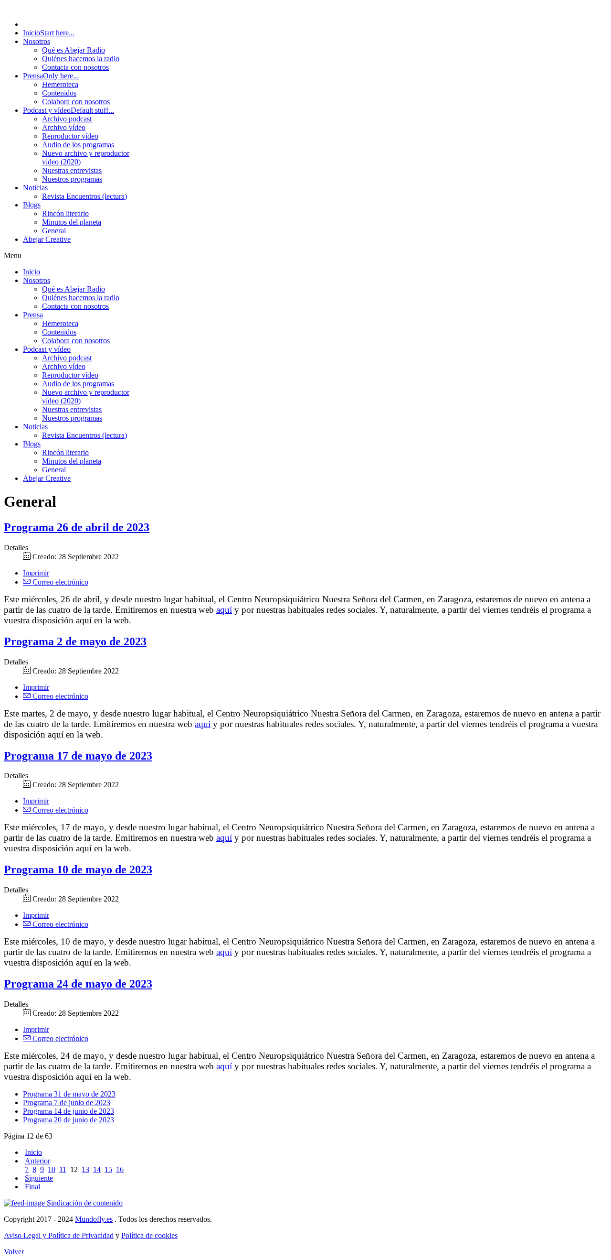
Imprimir (36, 573)
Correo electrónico (59, 582)
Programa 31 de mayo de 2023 (69, 1094)
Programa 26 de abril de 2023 (76, 527)
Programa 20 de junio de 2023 (68, 1120)
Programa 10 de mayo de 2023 (78, 869)
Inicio (33, 1152)
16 (120, 1169)
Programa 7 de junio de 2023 (66, 1102)
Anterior (37, 1161)
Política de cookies (149, 1235)
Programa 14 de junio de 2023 (68, 1111)
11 (62, 1169)
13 (85, 1169)
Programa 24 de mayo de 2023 (78, 984)
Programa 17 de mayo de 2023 (78, 755)
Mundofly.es (94, 1219)
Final (32, 1187)
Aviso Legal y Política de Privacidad (59, 1235)
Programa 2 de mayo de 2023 (75, 641)
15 (108, 1169)
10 (51, 1169)
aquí (224, 610)
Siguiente (39, 1178)
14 (97, 1169)
